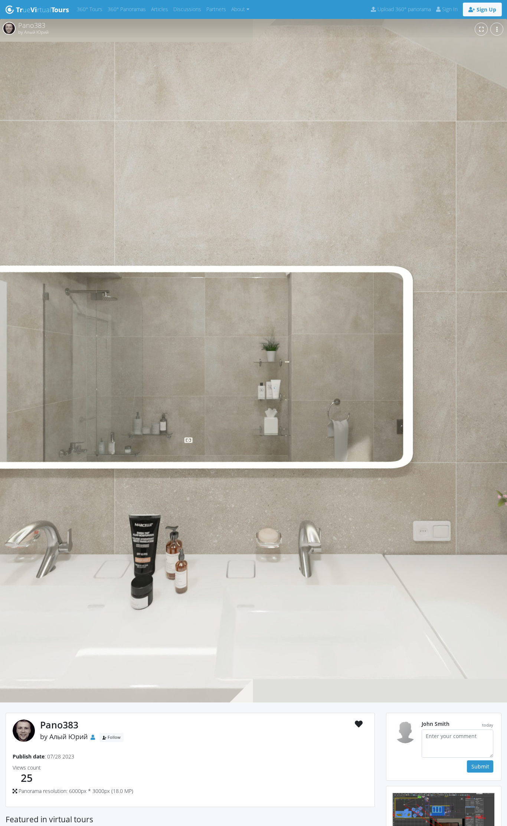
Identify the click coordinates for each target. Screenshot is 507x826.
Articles (161, 9)
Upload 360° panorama (403, 9)
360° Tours (91, 9)
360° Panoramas (128, 9)
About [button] (238, 9)
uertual (42, 9)
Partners (217, 9)
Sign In (449, 9)
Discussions (188, 9)
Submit (480, 766)
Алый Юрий (68, 736)
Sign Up (485, 9)
